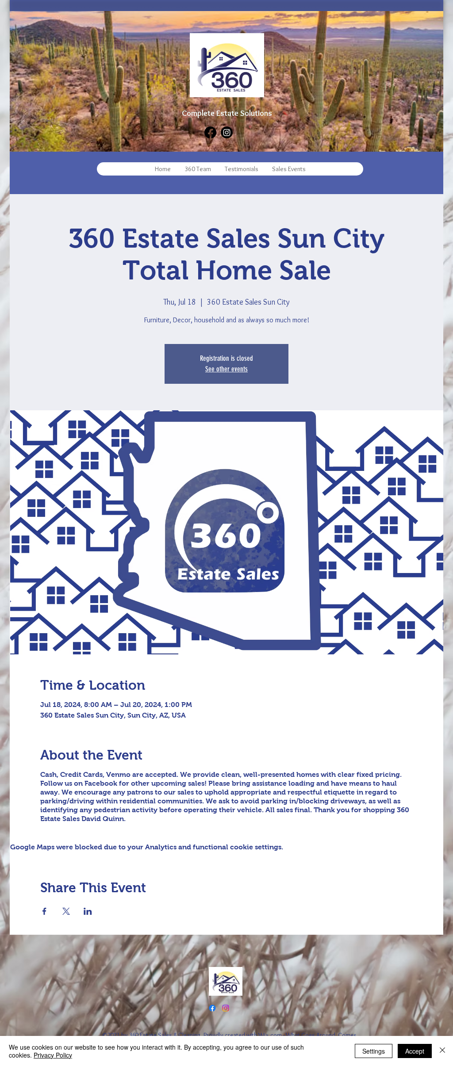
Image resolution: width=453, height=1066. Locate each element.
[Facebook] (210, 132)
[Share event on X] (66, 911)
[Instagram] (227, 132)
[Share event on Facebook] (44, 911)
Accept (414, 1051)
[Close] (442, 1051)
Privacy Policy (53, 1055)
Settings (373, 1051)
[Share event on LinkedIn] (88, 911)
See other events (226, 369)
